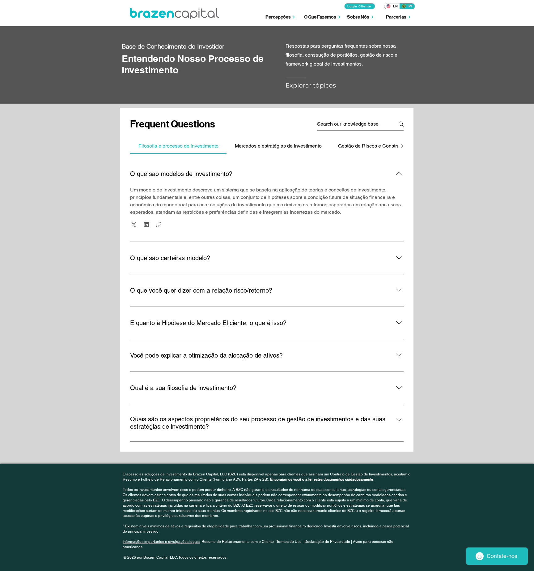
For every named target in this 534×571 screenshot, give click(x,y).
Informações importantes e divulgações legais (161, 541)
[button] (280, 17)
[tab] (178, 146)
